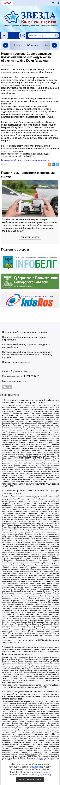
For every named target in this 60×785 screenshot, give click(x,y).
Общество (32, 45)
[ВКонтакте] (53, 164)
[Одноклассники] (49, 164)
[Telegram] (57, 164)
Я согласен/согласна (30, 779)
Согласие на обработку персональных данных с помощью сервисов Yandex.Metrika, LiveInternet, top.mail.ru (27, 355)
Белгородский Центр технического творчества (25, 160)
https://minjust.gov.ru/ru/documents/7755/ (31, 484)
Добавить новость (30, 237)
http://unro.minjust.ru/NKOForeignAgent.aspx (39, 640)
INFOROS (28, 376)
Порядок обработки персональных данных (24, 332)
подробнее (36, 766)
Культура (49, 45)
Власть (17, 45)
